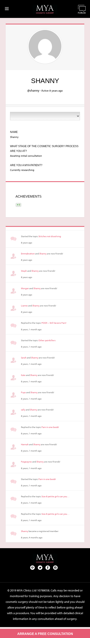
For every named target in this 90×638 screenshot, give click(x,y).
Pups (23, 392)
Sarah (23, 357)
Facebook (47, 567)
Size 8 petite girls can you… (55, 496)
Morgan (25, 288)
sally (23, 409)
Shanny (43, 253)
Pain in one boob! (50, 427)
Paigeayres (26, 461)
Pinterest (32, 567)
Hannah (25, 444)
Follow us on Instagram (55, 567)
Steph (24, 270)
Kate (23, 375)
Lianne (24, 305)
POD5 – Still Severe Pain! (54, 322)
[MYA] (45, 9)
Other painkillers (46, 340)
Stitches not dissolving (49, 236)
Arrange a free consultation (45, 634)
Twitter (40, 567)
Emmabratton (28, 253)
